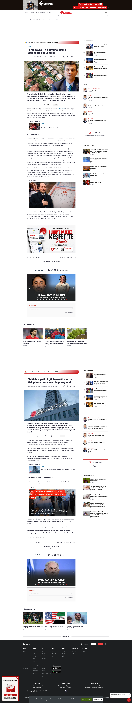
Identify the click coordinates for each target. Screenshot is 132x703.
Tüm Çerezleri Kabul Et (86, 699)
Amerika (54, 653)
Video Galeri (35, 675)
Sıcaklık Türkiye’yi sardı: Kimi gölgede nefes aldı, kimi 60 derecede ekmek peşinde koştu (97, 505)
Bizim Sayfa (84, 648)
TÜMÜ (66, 300)
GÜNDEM (59, 15)
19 (63, 299)
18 (61, 299)
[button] (73, 288)
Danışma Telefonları (46, 673)
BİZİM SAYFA (52, 15)
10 (49, 299)
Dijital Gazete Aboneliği (46, 12)
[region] (66, 699)
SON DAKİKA (26, 15)
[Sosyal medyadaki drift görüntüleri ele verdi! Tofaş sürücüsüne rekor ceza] (86, 161)
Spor (43, 648)
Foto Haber (35, 673)
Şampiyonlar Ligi (45, 655)
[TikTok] (43, 691)
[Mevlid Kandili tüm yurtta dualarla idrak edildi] (86, 170)
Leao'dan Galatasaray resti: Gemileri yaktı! (97, 174)
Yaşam (63, 648)
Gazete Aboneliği (36, 12)
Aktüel (63, 656)
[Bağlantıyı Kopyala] (67, 57)
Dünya (53, 648)
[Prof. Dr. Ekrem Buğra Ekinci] (85, 90)
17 (60, 299)
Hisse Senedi (35, 655)
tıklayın (95, 137)
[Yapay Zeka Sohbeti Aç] (129, 700)
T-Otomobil (35, 660)
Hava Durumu (65, 651)
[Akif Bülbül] (85, 113)
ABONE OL (100, 644)
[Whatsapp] (64, 57)
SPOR (85, 15)
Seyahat (64, 655)
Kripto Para (35, 656)
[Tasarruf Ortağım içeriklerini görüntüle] (35, 15)
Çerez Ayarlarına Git (98, 699)
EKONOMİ (73, 15)
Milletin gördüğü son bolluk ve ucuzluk (97, 90)
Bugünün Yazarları (26, 666)
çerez (52, 698)
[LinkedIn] (55, 270)
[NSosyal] (58, 270)
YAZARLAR (44, 15)
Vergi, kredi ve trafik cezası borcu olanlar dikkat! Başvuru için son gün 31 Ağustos (99, 496)
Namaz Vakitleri (85, 650)
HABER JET (101, 15)
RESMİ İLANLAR (93, 15)
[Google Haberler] (64, 270)
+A (57, 104)
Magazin (34, 666)
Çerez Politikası (106, 697)
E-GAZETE (93, 644)
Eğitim (24, 651)
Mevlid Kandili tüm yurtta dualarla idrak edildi (98, 167)
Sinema (73, 650)
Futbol (43, 650)
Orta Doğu (54, 650)
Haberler (34, 671)
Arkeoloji (74, 651)
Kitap (73, 653)
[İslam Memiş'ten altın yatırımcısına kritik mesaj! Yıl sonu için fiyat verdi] (90, 68)
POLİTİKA (66, 15)
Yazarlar (24, 665)
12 (52, 299)
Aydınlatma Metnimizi (59, 700)
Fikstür (43, 653)
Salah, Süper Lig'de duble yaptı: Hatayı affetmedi (98, 480)
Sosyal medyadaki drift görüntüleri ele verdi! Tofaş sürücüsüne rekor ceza (98, 160)
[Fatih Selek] (85, 105)
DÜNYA (79, 15)
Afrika (53, 655)
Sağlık (63, 650)
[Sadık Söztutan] (85, 120)
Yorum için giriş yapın (68, 312)
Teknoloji (34, 668)
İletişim (43, 668)
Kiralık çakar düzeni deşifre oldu (96, 105)
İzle (108, 15)
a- (54, 104)
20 (64, 299)
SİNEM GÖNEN (33, 537)
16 (58, 299)
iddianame (62, 109)
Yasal (43, 675)
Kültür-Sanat (75, 648)
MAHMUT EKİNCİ (33, 222)
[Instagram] (40, 691)
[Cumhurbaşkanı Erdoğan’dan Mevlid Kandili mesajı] (86, 184)
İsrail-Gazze (54, 656)
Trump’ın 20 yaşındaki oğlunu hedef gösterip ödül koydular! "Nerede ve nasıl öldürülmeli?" (99, 151)
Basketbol (44, 658)
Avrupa (53, 651)
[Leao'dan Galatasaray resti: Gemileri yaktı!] (86, 177)
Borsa (34, 650)
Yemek (63, 653)
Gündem (29, 46)
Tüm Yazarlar (25, 668)
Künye (43, 670)
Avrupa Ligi (44, 656)
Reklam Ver (44, 676)
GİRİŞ (106, 12)
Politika (24, 650)
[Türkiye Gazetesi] (66, 14)
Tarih (73, 655)
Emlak (34, 658)
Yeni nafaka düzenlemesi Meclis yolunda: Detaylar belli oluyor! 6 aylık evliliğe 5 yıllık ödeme (98, 488)
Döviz (34, 653)
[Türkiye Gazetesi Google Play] (56, 672)
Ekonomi (34, 648)
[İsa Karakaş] (85, 97)
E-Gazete (28, 12)
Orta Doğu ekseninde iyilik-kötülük (96, 113)
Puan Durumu (45, 651)
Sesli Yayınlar (84, 651)
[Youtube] (37, 691)
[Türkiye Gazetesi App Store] (56, 668)
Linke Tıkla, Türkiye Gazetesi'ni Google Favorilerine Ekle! (43, 42)
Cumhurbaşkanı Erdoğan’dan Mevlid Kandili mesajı (97, 181)
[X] (49, 270)
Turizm (34, 661)
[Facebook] (30, 257)
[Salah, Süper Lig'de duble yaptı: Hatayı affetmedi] (86, 482)
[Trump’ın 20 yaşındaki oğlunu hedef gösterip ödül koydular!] (86, 153)
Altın (34, 651)
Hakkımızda (44, 666)
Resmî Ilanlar (35, 670)
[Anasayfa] (26, 644)
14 (55, 299)
